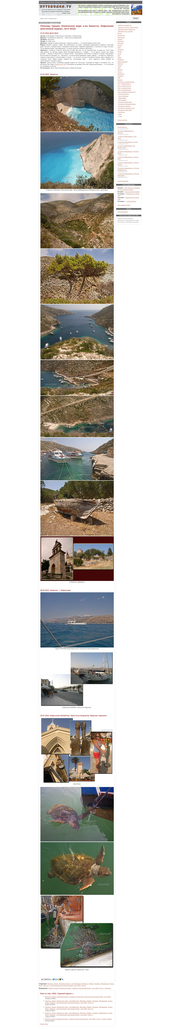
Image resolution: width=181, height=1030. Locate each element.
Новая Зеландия (122, 61)
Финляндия (121, 74)
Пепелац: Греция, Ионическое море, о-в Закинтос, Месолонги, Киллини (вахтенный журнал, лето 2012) (78, 997)
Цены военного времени (132, 191)
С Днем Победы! (131, 201)
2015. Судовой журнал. (124, 90)
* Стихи (120, 116)
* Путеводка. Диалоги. (124, 106)
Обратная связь (61, 2)
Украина (120, 39)
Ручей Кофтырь (122, 127)
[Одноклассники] (58, 979)
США (119, 67)
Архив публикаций (123, 181)
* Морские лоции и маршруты (126, 29)
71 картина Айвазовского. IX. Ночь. (128, 142)
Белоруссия (121, 35)
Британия (120, 43)
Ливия (119, 57)
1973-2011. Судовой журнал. (126, 82)
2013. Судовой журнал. (124, 86)
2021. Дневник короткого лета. (127, 92)
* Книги (120, 114)
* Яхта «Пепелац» (123, 96)
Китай (119, 53)
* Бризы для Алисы (123, 94)
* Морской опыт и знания (125, 31)
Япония (120, 80)
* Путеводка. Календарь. (125, 102)
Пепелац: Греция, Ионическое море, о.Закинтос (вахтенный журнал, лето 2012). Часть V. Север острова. (78, 1019)
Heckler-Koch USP (60, 64)
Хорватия (120, 76)
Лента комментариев (124, 205)
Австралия (121, 41)
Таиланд (120, 69)
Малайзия (121, 59)
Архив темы (44, 1024)
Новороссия (121, 37)
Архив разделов (122, 120)
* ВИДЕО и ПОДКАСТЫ (124, 25)
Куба (119, 55)
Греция (120, 45)
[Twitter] (56, 979)
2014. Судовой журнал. (124, 88)
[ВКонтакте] (54, 979)
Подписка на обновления (47, 2)
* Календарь (121, 112)
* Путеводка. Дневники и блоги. (127, 104)
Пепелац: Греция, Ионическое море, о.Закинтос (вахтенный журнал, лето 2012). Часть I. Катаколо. (79, 988)
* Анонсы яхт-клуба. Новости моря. (128, 27)
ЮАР (119, 78)
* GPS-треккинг (122, 100)
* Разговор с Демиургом (125, 110)
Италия (120, 51)
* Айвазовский (122, 98)
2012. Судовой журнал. (51, 18)
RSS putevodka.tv (123, 212)
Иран (119, 47)
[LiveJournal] (62, 979)
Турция (120, 72)
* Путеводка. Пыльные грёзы (126, 108)
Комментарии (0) (54, 22)
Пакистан (120, 63)
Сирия (119, 65)
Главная (42, 18)
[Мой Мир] (60, 979)
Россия (120, 33)
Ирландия (121, 49)
